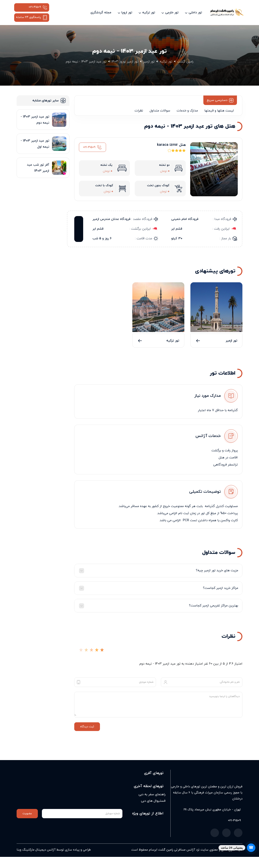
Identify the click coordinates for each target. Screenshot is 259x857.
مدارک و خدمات (187, 110)
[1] (81, 651)
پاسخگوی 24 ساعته (28, 17)
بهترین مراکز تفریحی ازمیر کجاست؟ (213, 605)
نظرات (139, 110)
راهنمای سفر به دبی (152, 794)
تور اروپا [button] (126, 12)
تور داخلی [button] (195, 12)
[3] (91, 651)
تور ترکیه (172, 340)
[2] (86, 651)
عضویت (27, 813)
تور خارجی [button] (171, 12)
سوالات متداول (160, 110)
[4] (97, 651)
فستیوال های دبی (153, 801)
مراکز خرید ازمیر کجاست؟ (220, 588)
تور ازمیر (231, 340)
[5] (102, 651)
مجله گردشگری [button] (100, 12)
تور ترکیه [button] (148, 12)
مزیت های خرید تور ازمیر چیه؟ (217, 570)
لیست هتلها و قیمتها (219, 110)
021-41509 (35, 7)
